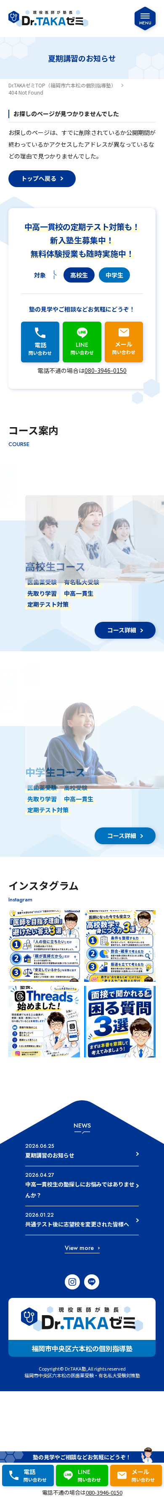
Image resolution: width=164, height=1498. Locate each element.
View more (79, 1248)
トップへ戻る (38, 178)
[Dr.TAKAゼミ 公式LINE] (91, 1281)
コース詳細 (121, 630)
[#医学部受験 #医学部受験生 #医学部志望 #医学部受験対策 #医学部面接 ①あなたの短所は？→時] (120, 1021)
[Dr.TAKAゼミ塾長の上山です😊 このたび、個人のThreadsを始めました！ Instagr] (44, 1021)
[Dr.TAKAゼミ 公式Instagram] (72, 1281)
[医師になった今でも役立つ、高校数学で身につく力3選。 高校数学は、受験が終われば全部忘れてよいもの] (120, 946)
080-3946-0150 (106, 370)
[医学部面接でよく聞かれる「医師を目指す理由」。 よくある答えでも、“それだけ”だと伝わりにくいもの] (44, 946)
